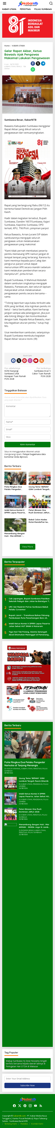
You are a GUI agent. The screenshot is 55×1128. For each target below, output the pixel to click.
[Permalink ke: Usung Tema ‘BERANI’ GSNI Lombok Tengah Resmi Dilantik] (40, 478)
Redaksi (24, 1124)
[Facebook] (13, 360)
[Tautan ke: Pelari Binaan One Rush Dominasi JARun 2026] (10, 813)
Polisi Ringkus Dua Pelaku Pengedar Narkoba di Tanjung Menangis (14, 488)
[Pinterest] (24, 360)
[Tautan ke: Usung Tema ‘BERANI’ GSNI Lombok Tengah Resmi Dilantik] (10, 782)
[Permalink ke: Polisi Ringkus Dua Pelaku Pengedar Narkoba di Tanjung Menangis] (15, 478)
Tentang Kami (10, 1124)
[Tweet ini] (38, 63)
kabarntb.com (19, 1115)
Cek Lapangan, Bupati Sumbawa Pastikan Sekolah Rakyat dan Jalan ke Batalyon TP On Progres (29, 600)
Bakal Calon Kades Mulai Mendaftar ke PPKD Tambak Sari (38, 520)
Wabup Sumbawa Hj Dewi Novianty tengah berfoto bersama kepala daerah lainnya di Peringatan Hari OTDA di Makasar (26, 1063)
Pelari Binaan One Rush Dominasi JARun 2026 (39, 511)
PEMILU (19, 66)
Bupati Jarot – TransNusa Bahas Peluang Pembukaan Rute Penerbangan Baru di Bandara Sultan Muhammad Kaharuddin (29, 616)
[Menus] (4, 3)
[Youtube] (35, 360)
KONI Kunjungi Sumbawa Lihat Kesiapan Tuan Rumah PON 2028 (15, 373)
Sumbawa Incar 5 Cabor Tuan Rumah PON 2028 (41, 372)
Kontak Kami (37, 1124)
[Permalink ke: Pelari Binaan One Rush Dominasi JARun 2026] (40, 501)
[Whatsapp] (33, 69)
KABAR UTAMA (10, 66)
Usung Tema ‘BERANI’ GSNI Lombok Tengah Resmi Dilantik (39, 488)
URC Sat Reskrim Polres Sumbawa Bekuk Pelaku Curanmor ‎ (28, 608)
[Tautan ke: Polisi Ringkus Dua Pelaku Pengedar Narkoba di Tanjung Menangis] (27, 745)
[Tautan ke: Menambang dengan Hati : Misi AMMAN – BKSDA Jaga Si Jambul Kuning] (10, 933)
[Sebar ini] (33, 63)
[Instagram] (30, 360)
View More (27, 546)
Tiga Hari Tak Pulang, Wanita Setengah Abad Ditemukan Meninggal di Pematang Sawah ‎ (29, 633)
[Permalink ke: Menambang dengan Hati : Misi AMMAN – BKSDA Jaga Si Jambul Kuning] (15, 524)
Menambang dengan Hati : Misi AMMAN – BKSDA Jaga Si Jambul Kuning (15, 534)
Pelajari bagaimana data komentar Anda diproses (25, 455)
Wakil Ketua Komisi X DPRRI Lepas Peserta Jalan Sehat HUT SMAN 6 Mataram (14, 511)
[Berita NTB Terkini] (28, 3)
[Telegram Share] (43, 63)
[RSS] (41, 360)
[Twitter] (19, 360)
